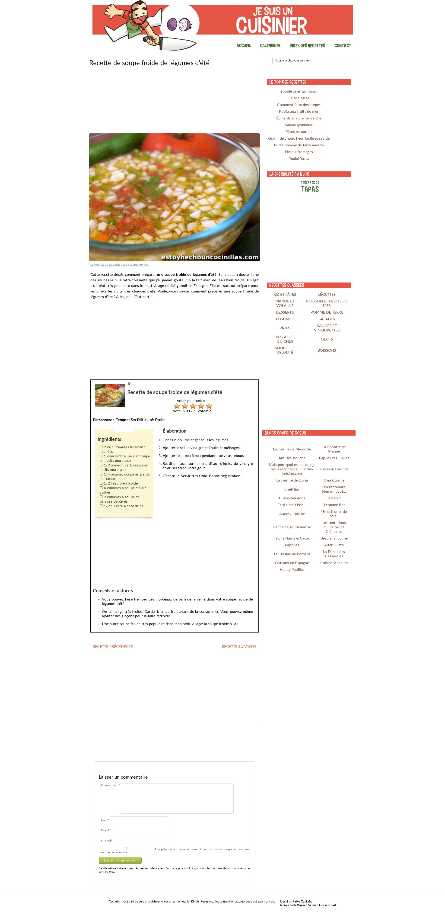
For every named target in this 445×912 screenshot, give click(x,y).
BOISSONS (327, 350)
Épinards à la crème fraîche (298, 118)
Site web (106, 840)
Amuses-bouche (292, 458)
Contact (342, 45)
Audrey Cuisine (292, 514)
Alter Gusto (334, 545)
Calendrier (270, 45)
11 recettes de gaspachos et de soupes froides (119, 264)
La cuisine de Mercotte (292, 449)
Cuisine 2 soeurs (334, 563)
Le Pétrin (334, 498)
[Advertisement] (174, 100)
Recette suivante (239, 647)
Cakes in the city (334, 469)
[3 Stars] (192, 406)
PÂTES (285, 328)
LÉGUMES (327, 294)
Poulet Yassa (299, 159)
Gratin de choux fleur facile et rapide (299, 138)
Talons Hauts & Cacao (292, 538)
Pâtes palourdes (299, 132)
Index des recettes (307, 45)
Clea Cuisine (334, 480)
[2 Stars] (184, 406)
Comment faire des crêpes (299, 105)
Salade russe (299, 98)
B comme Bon (334, 505)
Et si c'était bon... (292, 505)
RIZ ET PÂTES (284, 294)
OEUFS (327, 339)
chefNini (292, 489)
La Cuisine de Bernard (292, 554)
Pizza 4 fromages (299, 152)
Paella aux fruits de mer (298, 111)
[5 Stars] (208, 406)
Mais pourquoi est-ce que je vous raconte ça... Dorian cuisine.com (292, 469)
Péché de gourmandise (292, 527)
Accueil (244, 45)
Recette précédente (113, 647)
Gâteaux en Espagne (292, 563)
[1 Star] (176, 406)
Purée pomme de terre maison (299, 145)
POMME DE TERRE (327, 312)
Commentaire (110, 785)
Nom (105, 820)
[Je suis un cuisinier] (222, 25)
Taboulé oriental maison (299, 91)
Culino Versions (292, 498)
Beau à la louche (334, 538)
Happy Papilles (292, 570)
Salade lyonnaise (299, 125)
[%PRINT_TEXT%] (129, 384)
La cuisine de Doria (292, 480)
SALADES (327, 319)
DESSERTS (285, 312)
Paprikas (292, 545)
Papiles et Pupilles (334, 458)
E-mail (106, 830)
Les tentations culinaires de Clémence (334, 527)
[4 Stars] (200, 406)
